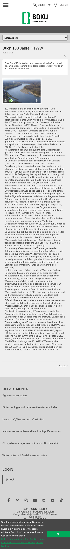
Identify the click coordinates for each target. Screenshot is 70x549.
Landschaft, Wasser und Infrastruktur (23, 419)
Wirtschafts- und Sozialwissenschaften (24, 455)
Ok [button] (58, 534)
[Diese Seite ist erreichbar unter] (65, 56)
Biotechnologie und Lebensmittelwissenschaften (30, 407)
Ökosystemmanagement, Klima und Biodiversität (30, 443)
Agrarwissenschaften (14, 395)
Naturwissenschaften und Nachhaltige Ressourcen (31, 431)
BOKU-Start (7, 53)
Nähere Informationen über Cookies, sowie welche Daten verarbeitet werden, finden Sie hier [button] (23, 542)
